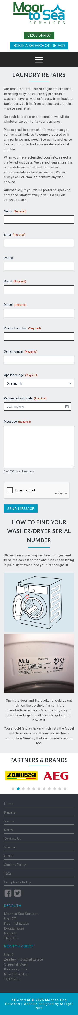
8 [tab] (49, 788)
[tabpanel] (21, 775)
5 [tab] (33, 788)
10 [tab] (59, 788)
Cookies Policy (15, 865)
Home (9, 804)
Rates (8, 830)
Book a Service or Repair (39, 46)
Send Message (20, 509)
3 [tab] (23, 788)
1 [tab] (13, 788)
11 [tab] (65, 788)
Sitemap (10, 847)
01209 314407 (39, 35)
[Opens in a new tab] (21, 775)
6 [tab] (39, 788)
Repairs (9, 812)
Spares (9, 821)
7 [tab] (44, 788)
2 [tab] (18, 788)
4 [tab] (28, 788)
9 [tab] (54, 788)
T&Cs (7, 873)
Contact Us (12, 839)
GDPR (9, 856)
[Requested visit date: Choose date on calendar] (67, 406)
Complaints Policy (17, 882)
